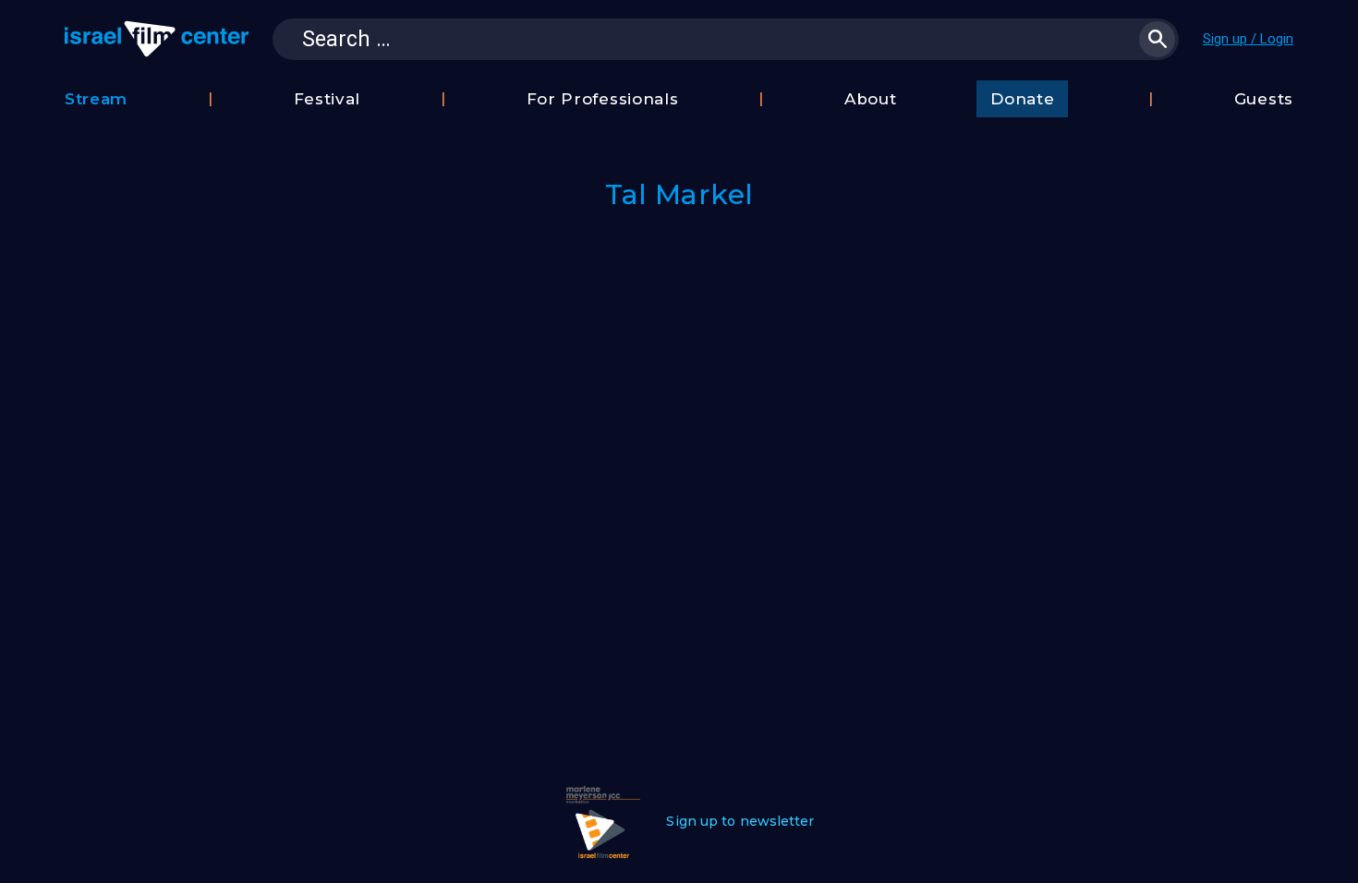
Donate (1022, 99)
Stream (96, 99)
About (870, 99)
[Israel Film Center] (157, 38)
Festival (327, 99)
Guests (1263, 99)
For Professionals (603, 99)
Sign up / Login (1248, 38)
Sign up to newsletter (740, 821)
